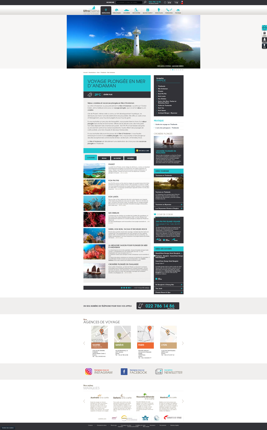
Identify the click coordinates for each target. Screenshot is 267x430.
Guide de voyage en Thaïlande (166, 124)
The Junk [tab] (159, 288)
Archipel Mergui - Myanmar (167, 113)
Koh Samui (162, 110)
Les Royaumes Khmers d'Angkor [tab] (167, 208)
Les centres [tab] (117, 158)
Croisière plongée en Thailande (123, 264)
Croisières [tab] (130, 158)
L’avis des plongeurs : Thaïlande (167, 128)
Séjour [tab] (104, 158)
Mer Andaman (163, 89)
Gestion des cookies (8, 428)
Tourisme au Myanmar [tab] (163, 204)
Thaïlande (161, 86)
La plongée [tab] (91, 158)
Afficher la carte (144, 151)
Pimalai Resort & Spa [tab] (163, 292)
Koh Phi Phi (113, 180)
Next (183, 343)
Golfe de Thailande (165, 105)
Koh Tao (161, 108)
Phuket (111, 164)
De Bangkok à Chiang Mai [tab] (165, 284)
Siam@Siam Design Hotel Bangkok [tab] (168, 253)
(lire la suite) (124, 173)
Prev (84, 343)
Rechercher (110, 2)
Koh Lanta (113, 196)
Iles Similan (113, 212)
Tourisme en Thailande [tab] (164, 175)
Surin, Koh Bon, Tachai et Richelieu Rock (127, 229)
